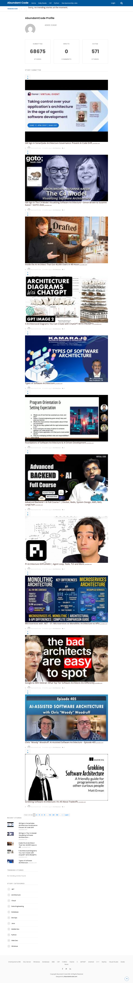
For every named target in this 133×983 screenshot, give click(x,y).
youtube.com (96, 143)
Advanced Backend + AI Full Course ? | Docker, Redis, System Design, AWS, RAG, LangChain (63, 503)
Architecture (57, 148)
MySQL (104, 962)
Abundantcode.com (70, 976)
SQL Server (27, 962)
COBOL (64, 962)
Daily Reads (42, 3)
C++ (97, 962)
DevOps (14, 918)
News (66, 964)
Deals (123, 962)
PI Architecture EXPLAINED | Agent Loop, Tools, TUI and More (54, 564)
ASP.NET (83, 962)
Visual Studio (113, 962)
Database (14, 912)
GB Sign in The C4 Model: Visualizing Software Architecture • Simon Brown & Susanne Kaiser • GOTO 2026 (66, 203)
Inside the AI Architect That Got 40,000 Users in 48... (28, 845)
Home (33, 3)
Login (113, 3)
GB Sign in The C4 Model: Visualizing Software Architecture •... (28, 835)
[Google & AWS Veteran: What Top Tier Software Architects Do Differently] (66, 658)
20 (53, 815)
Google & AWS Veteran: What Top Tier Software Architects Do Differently (60, 682)
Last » (67, 815)
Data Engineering (17, 906)
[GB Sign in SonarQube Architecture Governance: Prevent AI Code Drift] (66, 111)
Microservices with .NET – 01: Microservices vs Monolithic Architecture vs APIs (62, 623)
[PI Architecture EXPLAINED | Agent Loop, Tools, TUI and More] (66, 539)
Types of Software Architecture (40, 383)
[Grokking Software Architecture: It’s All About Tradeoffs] (66, 777)
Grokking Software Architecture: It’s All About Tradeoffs (51, 801)
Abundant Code (17, 3)
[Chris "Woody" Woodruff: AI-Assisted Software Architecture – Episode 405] (66, 718)
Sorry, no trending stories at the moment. (48, 7)
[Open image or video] (25, 148)
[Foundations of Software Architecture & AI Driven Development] (66, 418)
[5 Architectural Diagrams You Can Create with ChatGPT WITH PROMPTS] (66, 299)
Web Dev (14, 940)
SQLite (72, 962)
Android (91, 962)
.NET (12, 889)
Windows (14, 946)
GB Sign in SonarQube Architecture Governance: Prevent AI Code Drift (58, 143)
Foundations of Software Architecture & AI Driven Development (55, 442)
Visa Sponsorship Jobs (69, 3)
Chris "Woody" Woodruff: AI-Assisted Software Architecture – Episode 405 (60, 742)
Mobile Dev (15, 929)
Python (56, 3)
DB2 (53, 962)
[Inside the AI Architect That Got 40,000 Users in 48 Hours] (66, 240)
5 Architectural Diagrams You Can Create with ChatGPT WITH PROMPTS (59, 323)
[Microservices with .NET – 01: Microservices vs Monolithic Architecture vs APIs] (66, 599)
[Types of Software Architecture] (66, 358)
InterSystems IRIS (14, 962)
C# (50, 3)
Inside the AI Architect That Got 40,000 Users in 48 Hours (52, 264)
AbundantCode (36, 148)
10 (50, 815)
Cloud (13, 901)
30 (57, 815)
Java (13, 923)
